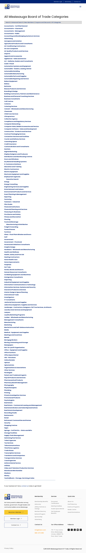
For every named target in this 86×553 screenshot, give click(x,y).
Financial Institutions (12, 207)
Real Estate (8, 403)
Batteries (7, 86)
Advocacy (38, 504)
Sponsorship (38, 517)
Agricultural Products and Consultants (18, 44)
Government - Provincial (13, 242)
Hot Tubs (7, 267)
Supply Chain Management (14, 435)
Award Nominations (74, 512)
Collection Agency (10, 119)
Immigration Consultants (13, 277)
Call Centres (8, 101)
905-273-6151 (39, 533)
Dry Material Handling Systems (15, 162)
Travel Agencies (10, 460)
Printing (7, 393)
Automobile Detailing (12, 71)
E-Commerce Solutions (12, 164)
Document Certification (55, 502)
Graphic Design (9, 247)
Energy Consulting (11, 184)
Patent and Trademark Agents (15, 375)
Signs (6, 428)
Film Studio (8, 204)
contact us (24, 486)
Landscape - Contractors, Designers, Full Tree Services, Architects (27, 307)
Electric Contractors (11, 169)
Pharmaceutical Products (13, 380)
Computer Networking (12, 124)
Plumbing (7, 390)
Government (8, 239)
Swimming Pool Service (12, 438)
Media (6, 330)
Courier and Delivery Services (14, 139)
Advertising (68, 2)
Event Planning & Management (15, 194)
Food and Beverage (11, 222)
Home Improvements (11, 262)
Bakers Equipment (10, 81)
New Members (29, 22)
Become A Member (15, 512)
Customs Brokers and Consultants (16, 147)
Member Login (58, 2)
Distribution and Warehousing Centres (18, 157)
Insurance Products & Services (15, 290)
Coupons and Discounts (42, 22)
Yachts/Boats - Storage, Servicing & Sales (19, 478)
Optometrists (9, 365)
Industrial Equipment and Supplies (16, 282)
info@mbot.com (40, 530)
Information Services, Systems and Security (20, 287)
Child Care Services (11, 114)
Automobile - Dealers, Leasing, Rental (17, 69)
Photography (9, 385)
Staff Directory (72, 504)
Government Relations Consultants (17, 244)
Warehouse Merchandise (13, 471)
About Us (70, 501)
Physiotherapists (10, 388)
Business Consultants (12, 99)
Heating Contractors (11, 257)
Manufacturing (9, 322)
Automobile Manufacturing (14, 74)
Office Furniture (10, 352)
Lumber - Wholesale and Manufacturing (18, 317)
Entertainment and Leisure (13, 189)
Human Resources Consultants (15, 272)
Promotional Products (12, 398)
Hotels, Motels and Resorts (13, 270)
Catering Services (10, 106)
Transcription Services (12, 453)
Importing (8, 280)
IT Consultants (9, 300)
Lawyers (7, 312)
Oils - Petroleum (10, 358)
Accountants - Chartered (13, 28)
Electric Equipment (11, 172)
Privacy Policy (8, 548)
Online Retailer (9, 360)
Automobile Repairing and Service (16, 79)
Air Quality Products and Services (16, 51)
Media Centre (72, 509)
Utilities (7, 466)
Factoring (7, 199)
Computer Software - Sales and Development (20, 129)
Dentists (7, 149)
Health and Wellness (11, 252)
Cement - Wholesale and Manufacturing (18, 109)
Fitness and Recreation (12, 217)
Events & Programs (73, 507)
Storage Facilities (10, 433)
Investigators (9, 297)
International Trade (11, 295)
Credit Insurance (10, 144)
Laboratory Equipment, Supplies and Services (20, 305)
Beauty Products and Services (15, 89)
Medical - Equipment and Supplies (16, 332)
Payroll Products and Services (15, 378)
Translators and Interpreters (14, 455)
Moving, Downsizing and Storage (16, 342)
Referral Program (40, 514)
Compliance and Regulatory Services (17, 121)
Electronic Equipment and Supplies (16, 174)
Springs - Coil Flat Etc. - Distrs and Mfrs (18, 430)
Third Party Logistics (11, 448)
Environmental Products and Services (17, 192)
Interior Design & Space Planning (16, 292)
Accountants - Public (11, 33)
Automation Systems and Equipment (17, 66)
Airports (7, 54)
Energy (6, 182)
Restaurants (8, 415)
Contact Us (77, 2)
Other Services (9, 370)
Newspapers (8, 345)
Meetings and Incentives (13, 335)
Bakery (6, 84)
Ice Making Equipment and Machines (17, 275)
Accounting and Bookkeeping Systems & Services (22, 36)
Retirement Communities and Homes (17, 420)
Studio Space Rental (57, 509)
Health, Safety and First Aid (14, 255)
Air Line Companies (11, 49)
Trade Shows (9, 450)
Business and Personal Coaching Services (19, 96)
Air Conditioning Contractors (14, 46)
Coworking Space (10, 141)
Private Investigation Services (15, 395)
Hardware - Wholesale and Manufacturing (19, 250)
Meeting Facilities (56, 506)
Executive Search (12, 179)
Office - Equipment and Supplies (15, 350)
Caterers (7, 104)
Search (8, 22)
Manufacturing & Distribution (17, 224)
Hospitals (7, 265)
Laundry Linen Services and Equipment (18, 310)
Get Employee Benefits (55, 512)
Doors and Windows (11, 159)
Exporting (7, 197)
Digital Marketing (10, 152)
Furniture (7, 232)
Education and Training (12, 167)
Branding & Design (11, 91)
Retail (6, 418)
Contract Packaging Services (14, 134)
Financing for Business (12, 212)
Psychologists (9, 400)
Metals (6, 337)
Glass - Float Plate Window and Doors (17, 234)
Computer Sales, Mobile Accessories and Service (21, 126)
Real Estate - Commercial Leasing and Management (23, 405)
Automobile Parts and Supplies (15, 76)
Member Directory (40, 511)
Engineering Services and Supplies (16, 187)
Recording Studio (10, 413)
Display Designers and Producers (16, 154)
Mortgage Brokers (10, 340)
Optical (7, 363)
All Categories (56, 22)
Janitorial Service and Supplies (15, 302)
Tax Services (8, 443)
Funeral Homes (9, 229)
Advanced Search (17, 22)
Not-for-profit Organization (14, 347)
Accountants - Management (14, 31)
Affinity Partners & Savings (40, 508)
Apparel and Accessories (13, 56)
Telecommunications (12, 445)
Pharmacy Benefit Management (15, 383)
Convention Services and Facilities (16, 136)
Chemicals (8, 111)
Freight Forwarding (11, 227)
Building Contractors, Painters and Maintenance (21, 94)
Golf (5, 237)
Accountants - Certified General (15, 26)
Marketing (8, 325)
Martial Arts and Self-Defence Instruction (19, 327)
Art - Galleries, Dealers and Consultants (18, 61)
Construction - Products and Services (17, 131)
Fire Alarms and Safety (12, 214)
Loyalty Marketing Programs (14, 315)
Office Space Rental (11, 355)
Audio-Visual (9, 64)
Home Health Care (10, 260)
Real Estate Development (13, 410)
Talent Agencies (10, 440)
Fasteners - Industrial (12, 202)
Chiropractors (9, 116)
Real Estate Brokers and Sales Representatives (21, 408)
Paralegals (8, 373)
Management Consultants (14, 320)
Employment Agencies (12, 177)
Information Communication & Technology (19, 285)
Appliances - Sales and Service (15, 59)
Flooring (7, 219)
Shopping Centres (10, 425)
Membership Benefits (41, 501)
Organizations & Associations (15, 368)
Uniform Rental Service (12, 463)
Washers (7, 473)
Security (7, 423)
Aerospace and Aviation (13, 41)
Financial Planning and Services (15, 209)
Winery (6, 476)
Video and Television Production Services (19, 468)
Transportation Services (13, 458)
